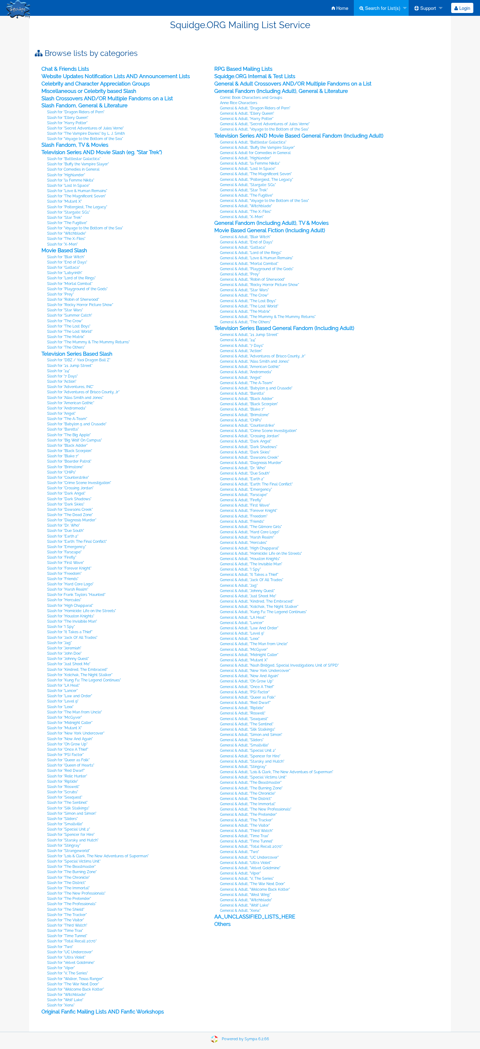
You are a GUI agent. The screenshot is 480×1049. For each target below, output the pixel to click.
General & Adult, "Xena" (240, 910)
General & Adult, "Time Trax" (244, 836)
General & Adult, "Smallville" (244, 745)
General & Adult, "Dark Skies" (245, 452)
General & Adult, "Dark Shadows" (248, 447)
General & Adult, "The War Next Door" (252, 884)
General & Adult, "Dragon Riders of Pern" (255, 108)
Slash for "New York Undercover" (75, 733)
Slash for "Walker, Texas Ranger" (75, 979)
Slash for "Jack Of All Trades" (72, 637)
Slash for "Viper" (61, 968)
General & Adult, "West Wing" (245, 894)
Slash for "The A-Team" (67, 419)
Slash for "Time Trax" (65, 930)
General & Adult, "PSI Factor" (245, 692)
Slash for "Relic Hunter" (67, 776)
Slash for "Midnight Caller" (69, 722)
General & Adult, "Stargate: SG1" (248, 185)
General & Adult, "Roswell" (242, 713)
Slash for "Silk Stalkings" (68, 808)
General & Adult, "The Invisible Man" (251, 564)
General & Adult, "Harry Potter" (246, 118)
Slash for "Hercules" (64, 600)
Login (464, 8)
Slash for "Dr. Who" (63, 525)
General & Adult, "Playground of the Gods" (256, 269)
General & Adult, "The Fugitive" (246, 195)
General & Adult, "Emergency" (246, 489)
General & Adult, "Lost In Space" (247, 168)
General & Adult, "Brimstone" (244, 415)
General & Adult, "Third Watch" (246, 830)
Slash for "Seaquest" (64, 797)
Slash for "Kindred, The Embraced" (77, 669)
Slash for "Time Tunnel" (67, 936)
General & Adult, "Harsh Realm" (247, 537)
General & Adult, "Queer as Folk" (247, 697)
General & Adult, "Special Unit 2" (248, 750)
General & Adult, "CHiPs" (241, 420)
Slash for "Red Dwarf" (66, 770)
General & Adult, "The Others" (245, 322)
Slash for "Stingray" (63, 845)
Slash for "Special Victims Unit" (73, 861)
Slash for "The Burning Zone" (72, 872)
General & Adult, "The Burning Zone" (251, 788)
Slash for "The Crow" (65, 321)
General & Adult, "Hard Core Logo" (249, 532)
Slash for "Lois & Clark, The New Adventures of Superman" (98, 856)
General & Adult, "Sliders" (242, 740)
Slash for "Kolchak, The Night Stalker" (79, 675)
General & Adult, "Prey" (240, 274)
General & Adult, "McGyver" (244, 649)
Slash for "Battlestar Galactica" (73, 159)
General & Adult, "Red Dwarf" (245, 702)
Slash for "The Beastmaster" (71, 866)
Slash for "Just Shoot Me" (68, 664)
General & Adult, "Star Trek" (244, 190)
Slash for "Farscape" (64, 552)
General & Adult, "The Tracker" (246, 820)
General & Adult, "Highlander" (245, 158)
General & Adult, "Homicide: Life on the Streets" (261, 553)
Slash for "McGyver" (64, 717)
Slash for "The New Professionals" (76, 893)
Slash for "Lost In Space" (68, 185)
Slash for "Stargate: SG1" (68, 212)
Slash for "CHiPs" (61, 472)
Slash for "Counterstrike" (68, 477)
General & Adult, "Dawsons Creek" (249, 457)
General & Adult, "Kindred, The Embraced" (256, 601)
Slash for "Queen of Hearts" (70, 765)
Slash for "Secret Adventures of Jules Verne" (85, 128)
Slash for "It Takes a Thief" (69, 632)
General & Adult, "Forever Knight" (248, 510)
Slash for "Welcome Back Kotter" (75, 989)
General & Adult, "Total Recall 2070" (251, 846)
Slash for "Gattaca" (63, 267)
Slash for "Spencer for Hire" (71, 834)
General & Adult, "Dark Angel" (245, 441)
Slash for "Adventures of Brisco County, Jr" (83, 392)
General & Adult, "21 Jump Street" (249, 334)
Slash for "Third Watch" (67, 925)
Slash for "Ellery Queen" (67, 117)
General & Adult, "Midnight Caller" (249, 655)
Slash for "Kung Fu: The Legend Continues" (84, 680)
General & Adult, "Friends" (242, 521)
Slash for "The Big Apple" (69, 435)
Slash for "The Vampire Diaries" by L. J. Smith (86, 133)
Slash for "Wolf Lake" (65, 1000)
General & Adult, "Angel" (240, 377)
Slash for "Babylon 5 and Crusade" (76, 424)
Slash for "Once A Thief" (67, 749)
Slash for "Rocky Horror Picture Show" (80, 305)
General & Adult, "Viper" (240, 873)
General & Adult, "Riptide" (242, 708)
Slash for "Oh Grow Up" (67, 744)
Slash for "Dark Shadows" (69, 499)
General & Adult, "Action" (241, 351)
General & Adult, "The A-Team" (246, 383)
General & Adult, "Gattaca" (243, 247)
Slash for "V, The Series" (67, 973)
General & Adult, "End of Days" (246, 242)
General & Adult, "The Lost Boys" (248, 301)
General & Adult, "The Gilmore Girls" (251, 526)
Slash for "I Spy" (61, 626)
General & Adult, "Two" (239, 852)
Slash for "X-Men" (62, 244)
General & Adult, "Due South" (245, 473)
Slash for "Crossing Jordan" (70, 488)
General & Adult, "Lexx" (239, 638)
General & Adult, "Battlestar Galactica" (253, 142)
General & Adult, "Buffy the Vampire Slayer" (257, 147)
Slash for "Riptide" (62, 781)
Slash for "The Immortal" (68, 888)
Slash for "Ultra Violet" (66, 957)
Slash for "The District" (66, 882)
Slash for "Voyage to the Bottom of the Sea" (85, 138)
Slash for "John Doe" (64, 653)
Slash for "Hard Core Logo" (70, 584)
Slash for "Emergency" (66, 547)
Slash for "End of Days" (67, 262)
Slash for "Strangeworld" (68, 850)
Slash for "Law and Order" (69, 696)
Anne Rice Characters (238, 103)
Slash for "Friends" (62, 579)
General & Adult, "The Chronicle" (247, 793)
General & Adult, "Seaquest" (244, 719)
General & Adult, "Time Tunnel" (246, 841)
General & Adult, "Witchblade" (246, 206)
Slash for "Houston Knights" (70, 616)
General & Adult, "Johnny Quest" (247, 591)
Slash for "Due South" (65, 530)
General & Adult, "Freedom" (243, 516)
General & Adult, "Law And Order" (249, 628)
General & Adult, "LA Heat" (243, 617)
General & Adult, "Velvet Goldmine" (250, 868)
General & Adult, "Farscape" (243, 494)
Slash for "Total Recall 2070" (72, 941)
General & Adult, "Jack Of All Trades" (251, 580)
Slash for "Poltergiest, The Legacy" (77, 207)
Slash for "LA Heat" (63, 685)
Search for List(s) (382, 8)
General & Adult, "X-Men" (242, 217)
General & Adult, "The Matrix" (245, 311)
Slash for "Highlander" (66, 175)
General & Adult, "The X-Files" (245, 211)
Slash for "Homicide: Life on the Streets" (81, 611)
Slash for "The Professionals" (71, 904)
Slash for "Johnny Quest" (68, 658)
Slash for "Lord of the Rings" (71, 278)
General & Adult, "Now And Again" (249, 676)
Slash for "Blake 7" (63, 456)
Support (427, 8)
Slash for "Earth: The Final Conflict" (77, 541)
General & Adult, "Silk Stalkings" (247, 729)
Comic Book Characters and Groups (251, 97)
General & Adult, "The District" (246, 798)
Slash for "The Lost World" (69, 331)
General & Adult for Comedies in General (255, 153)
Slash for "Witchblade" (66, 233)
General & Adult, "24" (238, 340)
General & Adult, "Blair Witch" (245, 237)
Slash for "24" (58, 371)
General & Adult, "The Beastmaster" (250, 782)
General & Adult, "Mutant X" (244, 660)
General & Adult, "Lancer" (242, 623)
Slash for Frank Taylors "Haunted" (76, 594)
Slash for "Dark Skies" (65, 504)
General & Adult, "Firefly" (241, 500)
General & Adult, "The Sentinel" (246, 724)
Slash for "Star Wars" (65, 310)
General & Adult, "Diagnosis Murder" (251, 462)
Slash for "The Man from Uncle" (74, 712)
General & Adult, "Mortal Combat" (249, 263)
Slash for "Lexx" (60, 707)
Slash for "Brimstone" (65, 467)
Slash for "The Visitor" (65, 920)
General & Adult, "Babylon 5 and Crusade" (256, 388)
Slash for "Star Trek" (64, 217)
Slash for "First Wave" (65, 562)
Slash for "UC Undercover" (70, 952)
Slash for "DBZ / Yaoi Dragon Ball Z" (78, 360)
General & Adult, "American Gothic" (250, 366)
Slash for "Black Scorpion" (69, 451)
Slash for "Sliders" (62, 818)
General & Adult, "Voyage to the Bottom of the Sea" (264, 129)
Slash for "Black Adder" (67, 445)
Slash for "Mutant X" (64, 201)
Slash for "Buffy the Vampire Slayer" (78, 164)
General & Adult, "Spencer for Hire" (250, 756)
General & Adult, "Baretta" (242, 393)
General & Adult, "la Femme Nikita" (250, 163)
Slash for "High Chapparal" (70, 605)
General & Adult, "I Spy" (240, 569)
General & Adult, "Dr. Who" (243, 468)
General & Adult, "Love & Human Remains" (256, 258)
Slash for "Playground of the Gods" (77, 289)
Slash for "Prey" (60, 294)
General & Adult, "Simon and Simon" (251, 734)
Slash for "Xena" (60, 1005)
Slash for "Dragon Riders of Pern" (75, 112)
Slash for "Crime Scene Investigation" (79, 483)
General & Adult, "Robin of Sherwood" (252, 279)
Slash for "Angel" (61, 413)
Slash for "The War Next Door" (73, 984)
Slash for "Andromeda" (66, 408)
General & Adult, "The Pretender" (248, 814)
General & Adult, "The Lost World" (249, 306)
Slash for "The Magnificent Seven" (76, 196)
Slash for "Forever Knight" (69, 568)
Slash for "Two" (60, 947)
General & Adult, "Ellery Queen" (247, 113)
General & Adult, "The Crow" (244, 295)
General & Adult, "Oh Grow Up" (246, 681)
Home (341, 8)
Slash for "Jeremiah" (64, 648)
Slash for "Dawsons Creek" (70, 509)
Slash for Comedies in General (73, 169)
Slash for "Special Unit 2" (68, 829)
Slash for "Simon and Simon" (71, 813)
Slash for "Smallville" (65, 824)
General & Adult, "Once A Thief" (247, 687)
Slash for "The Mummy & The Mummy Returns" (88, 342)
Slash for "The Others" (66, 347)
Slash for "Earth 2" (62, 536)
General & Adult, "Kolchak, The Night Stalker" (259, 606)
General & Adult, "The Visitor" (245, 825)
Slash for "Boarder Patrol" (69, 461)
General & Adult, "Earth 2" (242, 479)
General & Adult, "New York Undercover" (255, 670)
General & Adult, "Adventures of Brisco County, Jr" (262, 356)
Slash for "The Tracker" (67, 915)
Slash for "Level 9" (62, 701)
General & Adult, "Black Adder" (246, 398)
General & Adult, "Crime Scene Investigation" (258, 430)
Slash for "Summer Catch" (69, 315)
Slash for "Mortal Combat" (69, 283)
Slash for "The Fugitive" (67, 223)
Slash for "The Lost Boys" (68, 326)
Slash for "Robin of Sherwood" (73, 299)
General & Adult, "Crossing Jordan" (249, 436)
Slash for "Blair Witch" (66, 257)
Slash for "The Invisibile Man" (72, 621)
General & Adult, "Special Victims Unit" (253, 777)
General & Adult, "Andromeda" (246, 372)
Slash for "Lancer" (62, 690)
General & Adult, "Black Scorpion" (249, 404)
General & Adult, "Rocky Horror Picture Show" (259, 284)
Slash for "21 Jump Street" (69, 365)
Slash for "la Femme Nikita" (70, 180)
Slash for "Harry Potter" (67, 123)
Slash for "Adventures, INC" (70, 386)
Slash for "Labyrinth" (64, 273)
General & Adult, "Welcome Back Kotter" (255, 889)
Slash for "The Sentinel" (67, 802)
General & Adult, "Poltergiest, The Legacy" (256, 179)
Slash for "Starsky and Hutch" (72, 840)
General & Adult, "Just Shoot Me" (248, 596)
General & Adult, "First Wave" (245, 505)
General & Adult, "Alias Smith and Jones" (254, 361)
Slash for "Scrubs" (62, 792)
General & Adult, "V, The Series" (247, 878)
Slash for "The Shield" (65, 909)
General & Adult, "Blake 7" (242, 409)
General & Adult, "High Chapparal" (249, 548)
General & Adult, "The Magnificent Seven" (256, 174)
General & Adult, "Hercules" (243, 542)
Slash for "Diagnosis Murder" (71, 520)
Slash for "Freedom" (64, 573)
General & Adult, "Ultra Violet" (245, 862)
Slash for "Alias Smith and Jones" (75, 397)
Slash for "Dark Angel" (66, 493)
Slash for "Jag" (59, 643)
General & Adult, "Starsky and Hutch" (252, 761)
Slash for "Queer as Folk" (68, 760)
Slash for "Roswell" (63, 786)
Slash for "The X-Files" (66, 238)
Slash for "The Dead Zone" (70, 515)
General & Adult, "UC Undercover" (249, 857)
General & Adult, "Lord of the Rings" (250, 252)
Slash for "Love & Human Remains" (77, 191)
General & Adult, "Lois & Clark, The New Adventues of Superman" (276, 772)
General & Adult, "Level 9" (242, 633)
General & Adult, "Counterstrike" (247, 425)
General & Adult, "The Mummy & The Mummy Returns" (268, 316)
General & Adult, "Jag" (239, 585)
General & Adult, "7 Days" (242, 345)
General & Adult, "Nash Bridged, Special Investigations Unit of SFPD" (279, 665)
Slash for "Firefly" (61, 557)
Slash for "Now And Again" (70, 739)
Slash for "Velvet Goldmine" (71, 962)
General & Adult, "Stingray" (243, 766)
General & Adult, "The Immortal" (247, 804)
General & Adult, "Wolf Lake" (244, 905)
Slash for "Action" (61, 381)
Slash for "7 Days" (62, 376)
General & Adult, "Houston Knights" (250, 559)
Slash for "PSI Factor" (65, 754)
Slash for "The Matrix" (65, 337)
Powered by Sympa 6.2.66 (245, 1039)
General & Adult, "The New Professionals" (255, 809)
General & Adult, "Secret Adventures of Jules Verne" (265, 124)
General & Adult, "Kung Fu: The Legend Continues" (263, 612)
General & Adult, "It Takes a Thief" (249, 574)
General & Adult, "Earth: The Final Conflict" (256, 484)
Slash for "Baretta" (63, 429)
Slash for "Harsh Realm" (67, 589)
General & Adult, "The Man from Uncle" (254, 644)
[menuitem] (340, 8)
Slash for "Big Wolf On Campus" (74, 440)
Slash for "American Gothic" (70, 403)
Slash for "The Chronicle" (68, 877)
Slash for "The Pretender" (69, 898)
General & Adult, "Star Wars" (244, 290)
